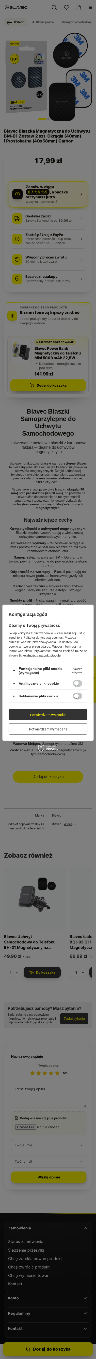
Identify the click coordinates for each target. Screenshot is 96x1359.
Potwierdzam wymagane (48, 729)
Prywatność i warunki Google (40, 655)
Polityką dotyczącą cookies (43, 637)
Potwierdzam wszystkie (48, 715)
